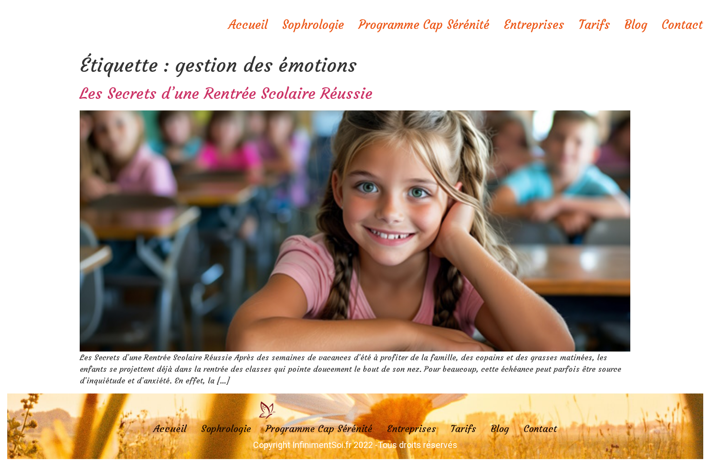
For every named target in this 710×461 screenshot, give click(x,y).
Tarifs (594, 24)
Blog (636, 24)
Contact (682, 24)
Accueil (248, 24)
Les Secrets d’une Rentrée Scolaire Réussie (226, 93)
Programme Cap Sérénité (423, 24)
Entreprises (534, 24)
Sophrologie (313, 24)
